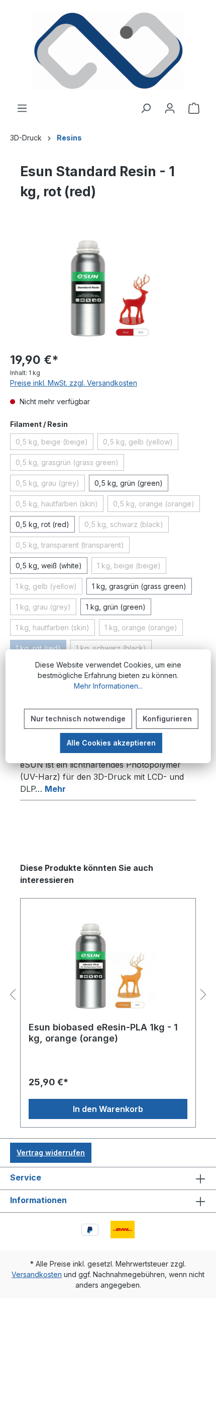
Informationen (38, 1200)
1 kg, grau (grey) (46, 609)
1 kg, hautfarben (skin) (55, 629)
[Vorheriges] (12, 995)
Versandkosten (37, 1274)
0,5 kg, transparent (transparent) (73, 547)
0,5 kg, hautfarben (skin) (59, 505)
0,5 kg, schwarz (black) (126, 526)
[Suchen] (146, 108)
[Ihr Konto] (170, 108)
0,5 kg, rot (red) (42, 524)
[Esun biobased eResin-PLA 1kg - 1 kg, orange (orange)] (108, 964)
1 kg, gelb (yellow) (49, 588)
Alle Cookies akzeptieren (111, 742)
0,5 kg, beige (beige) (54, 443)
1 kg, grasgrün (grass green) (139, 586)
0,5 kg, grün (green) (128, 483)
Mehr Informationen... (108, 686)
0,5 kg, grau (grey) (50, 485)
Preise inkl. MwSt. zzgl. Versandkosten (73, 383)
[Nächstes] (203, 995)
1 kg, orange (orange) (143, 629)
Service (25, 1177)
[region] (108, 286)
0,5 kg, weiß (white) (49, 565)
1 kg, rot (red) (41, 650)
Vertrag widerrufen (51, 1152)
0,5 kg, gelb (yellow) (140, 443)
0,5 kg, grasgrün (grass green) (70, 464)
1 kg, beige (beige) (131, 567)
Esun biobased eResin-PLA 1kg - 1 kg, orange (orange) (103, 1033)
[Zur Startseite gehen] (108, 51)
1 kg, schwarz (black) (114, 650)
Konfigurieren (167, 718)
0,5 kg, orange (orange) (156, 505)
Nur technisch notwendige (78, 718)
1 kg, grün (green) (116, 607)
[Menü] (22, 108)
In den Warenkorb (108, 1109)
